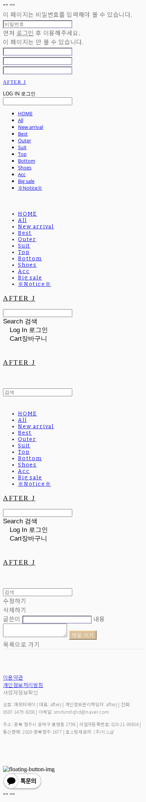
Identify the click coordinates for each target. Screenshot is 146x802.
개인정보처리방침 (23, 685)
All (20, 120)
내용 (99, 618)
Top (22, 154)
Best (23, 133)
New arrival (30, 127)
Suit (22, 147)
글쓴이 (12, 618)
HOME (25, 113)
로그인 (25, 32)
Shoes (24, 167)
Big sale (26, 181)
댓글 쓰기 (83, 635)
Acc (21, 174)
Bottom (26, 160)
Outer (24, 140)
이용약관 (13, 677)
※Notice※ (30, 187)
